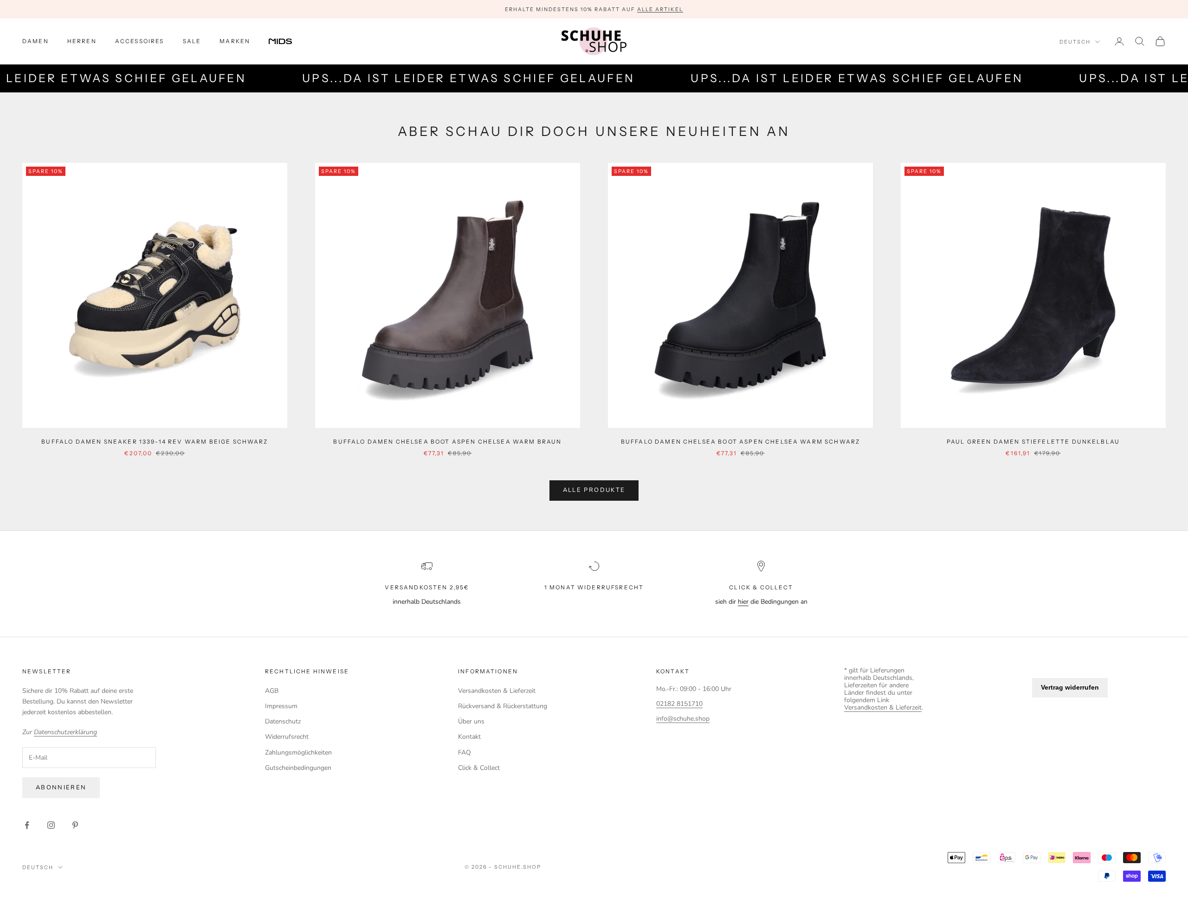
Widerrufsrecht (287, 736)
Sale (192, 41)
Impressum (281, 706)
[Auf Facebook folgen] (27, 825)
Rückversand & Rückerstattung (502, 706)
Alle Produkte (594, 490)
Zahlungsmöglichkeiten (298, 752)
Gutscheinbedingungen (298, 767)
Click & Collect (479, 767)
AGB (271, 690)
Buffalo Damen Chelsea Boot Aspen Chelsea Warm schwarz (740, 441)
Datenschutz (283, 721)
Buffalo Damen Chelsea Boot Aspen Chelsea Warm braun (447, 441)
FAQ (464, 752)
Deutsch (1075, 42)
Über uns (471, 721)
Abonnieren (61, 787)
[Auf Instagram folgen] (51, 825)
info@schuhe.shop (683, 718)
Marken (235, 41)
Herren (82, 41)
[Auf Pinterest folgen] (75, 825)
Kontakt (469, 736)
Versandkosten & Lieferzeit (497, 690)
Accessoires (139, 41)
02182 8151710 (679, 703)
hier (743, 601)
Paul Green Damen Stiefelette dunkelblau (1033, 441)
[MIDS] (287, 41)
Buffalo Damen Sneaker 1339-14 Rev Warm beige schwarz (154, 441)
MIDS (287, 41)
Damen (35, 41)
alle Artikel (660, 9)
